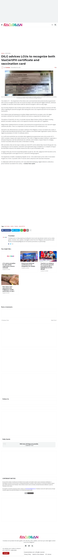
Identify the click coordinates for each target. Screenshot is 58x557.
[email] (12, 244)
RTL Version (48, 554)
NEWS (12, 226)
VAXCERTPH (22, 226)
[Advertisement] (29, 11)
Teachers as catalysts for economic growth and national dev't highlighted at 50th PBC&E (47, 266)
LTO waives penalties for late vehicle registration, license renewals (8, 265)
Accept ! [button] (6, 553)
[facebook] (8, 244)
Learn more (14, 550)
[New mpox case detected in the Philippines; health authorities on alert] (10, 279)
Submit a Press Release (38, 554)
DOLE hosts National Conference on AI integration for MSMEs (28, 265)
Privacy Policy (27, 554)
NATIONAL (8, 53)
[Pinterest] (24, 230)
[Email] (27, 230)
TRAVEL (16, 226)
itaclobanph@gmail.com (31, 488)
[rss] (32, 546)
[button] (2, 25)
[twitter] (10, 244)
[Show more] (30, 230)
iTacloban (11, 236)
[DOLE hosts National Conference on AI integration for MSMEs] (29, 256)
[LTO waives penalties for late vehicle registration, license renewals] (10, 256)
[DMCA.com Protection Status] (29, 493)
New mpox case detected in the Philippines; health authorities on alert (8, 289)
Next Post (53, 320)
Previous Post (5, 320)
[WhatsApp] (21, 230)
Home (2, 53)
